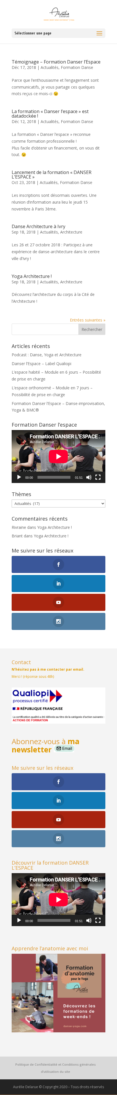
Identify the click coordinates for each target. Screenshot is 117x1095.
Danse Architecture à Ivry (38, 226)
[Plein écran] (98, 477)
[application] (58, 456)
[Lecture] (19, 477)
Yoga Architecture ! (32, 276)
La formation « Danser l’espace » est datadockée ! (50, 113)
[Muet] (89, 477)
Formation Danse (77, 67)
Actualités (49, 67)
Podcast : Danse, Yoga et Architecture (47, 354)
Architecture (71, 232)
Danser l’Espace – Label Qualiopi (41, 363)
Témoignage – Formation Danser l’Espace (56, 62)
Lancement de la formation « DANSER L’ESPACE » (51, 174)
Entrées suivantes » (87, 320)
